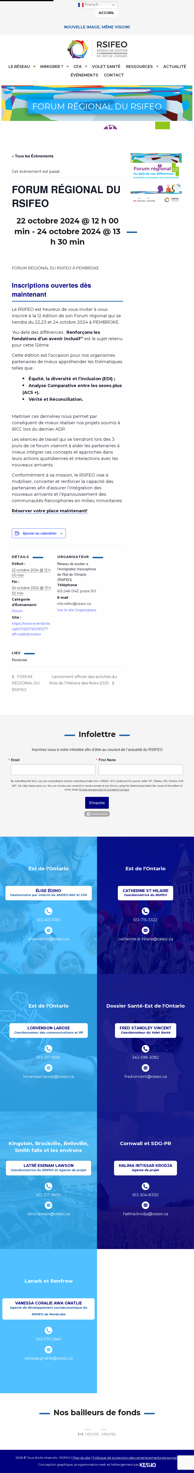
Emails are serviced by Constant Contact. (104, 789)
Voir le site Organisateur (77, 610)
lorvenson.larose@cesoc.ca (48, 1076)
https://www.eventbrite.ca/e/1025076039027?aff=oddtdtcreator (31, 628)
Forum (17, 611)
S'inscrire (97, 802)
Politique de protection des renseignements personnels (136, 1458)
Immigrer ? (51, 66)
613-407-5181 (48, 920)
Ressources (139, 66)
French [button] (91, 4)
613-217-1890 (48, 1057)
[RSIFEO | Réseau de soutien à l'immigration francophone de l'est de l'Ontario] (97, 49)
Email (15, 759)
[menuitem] (21, 66)
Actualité (174, 66)
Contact (114, 75)
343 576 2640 (48, 1339)
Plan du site (81, 1458)
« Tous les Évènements (32, 156)
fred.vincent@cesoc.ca (145, 1076)
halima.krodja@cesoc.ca (145, 1214)
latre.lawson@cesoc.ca (48, 1214)
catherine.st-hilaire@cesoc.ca (145, 939)
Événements (84, 75)
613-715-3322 (145, 920)
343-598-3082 (145, 1057)
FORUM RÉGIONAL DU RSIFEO (26, 683)
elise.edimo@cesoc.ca (48, 939)
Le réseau (19, 66)
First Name (107, 759)
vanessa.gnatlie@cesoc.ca (48, 1358)
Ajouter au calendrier (40, 533)
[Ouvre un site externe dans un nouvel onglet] (97, 813)
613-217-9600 (48, 1195)
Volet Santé (106, 66)
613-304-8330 (145, 1195)
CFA (78, 66)
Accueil (106, 13)
